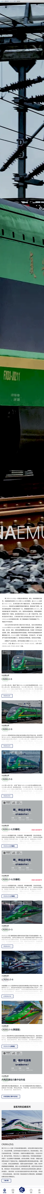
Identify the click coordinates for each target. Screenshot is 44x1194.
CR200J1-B (6, 696)
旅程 (31, 1192)
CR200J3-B (7, 796)
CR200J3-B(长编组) (11, 879)
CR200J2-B (7, 746)
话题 (39, 1192)
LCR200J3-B (7, 996)
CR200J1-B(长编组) (11, 829)
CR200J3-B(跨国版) (11, 1029)
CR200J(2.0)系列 (13, 1)
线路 (13, 1192)
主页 (3, 1)
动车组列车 (6, 1)
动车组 (4, 1192)
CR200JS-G (7, 946)
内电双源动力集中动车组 (13, 1079)
